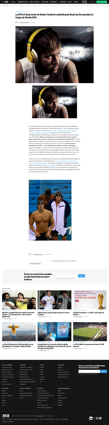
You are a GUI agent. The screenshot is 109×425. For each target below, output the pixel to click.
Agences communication (8, 374)
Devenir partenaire (17, 419)
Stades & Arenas (81, 342)
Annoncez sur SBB (101, 2)
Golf (41, 381)
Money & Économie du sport (26, 379)
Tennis (41, 374)
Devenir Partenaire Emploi (43, 393)
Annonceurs (9, 419)
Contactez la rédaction (50, 419)
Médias (3, 400)
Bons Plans (4, 381)
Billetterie (60, 367)
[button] (3, 2)
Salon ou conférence (42, 400)
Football (14, 310)
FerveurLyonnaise (62, 398)
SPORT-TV (60, 402)
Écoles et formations (7, 372)
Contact (57, 419)
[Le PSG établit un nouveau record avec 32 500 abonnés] (90, 331)
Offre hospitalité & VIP (42, 405)
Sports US (42, 379)
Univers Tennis (61, 393)
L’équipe (42, 419)
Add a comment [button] (36, 263)
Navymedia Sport (40, 415)
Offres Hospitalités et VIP (64, 374)
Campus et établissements (26, 393)
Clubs (3, 398)
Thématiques (61, 365)
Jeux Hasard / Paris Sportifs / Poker (23, 342)
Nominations (23, 384)
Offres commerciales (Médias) (44, 407)
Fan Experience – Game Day (26, 367)
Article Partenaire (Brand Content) (45, 395)
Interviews (4, 379)
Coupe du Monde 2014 (7, 310)
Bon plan (39, 402)
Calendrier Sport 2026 (7, 369)
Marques (4, 390)
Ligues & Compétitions (7, 395)
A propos (4, 419)
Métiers (21, 398)
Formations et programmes (26, 395)
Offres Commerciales (63, 377)
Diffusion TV (60, 369)
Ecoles (3, 405)
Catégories (23, 365)
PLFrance (60, 400)
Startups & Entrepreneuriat (26, 369)
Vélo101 (59, 390)
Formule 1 (42, 377)
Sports (42, 365)
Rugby (41, 369)
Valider (81, 276)
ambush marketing (50, 165)
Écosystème (5, 388)
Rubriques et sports (7, 367)
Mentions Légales (64, 419)
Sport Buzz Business (7, 365)
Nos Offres (40, 388)
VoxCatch (60, 395)
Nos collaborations (35, 419)
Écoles (21, 390)
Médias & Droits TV (24, 377)
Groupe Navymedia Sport (64, 388)
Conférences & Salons (63, 372)
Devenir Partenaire (41, 390)
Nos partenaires (26, 419)
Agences (4, 402)
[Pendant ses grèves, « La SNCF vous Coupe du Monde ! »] (90, 299)
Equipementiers (23, 374)
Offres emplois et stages (8, 377)
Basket (41, 372)
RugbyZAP (60, 405)
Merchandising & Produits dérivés (28, 381)
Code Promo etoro (6, 384)
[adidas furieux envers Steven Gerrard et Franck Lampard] (54, 299)
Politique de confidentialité (8, 421)
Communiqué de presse (42, 398)
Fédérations (5, 393)
